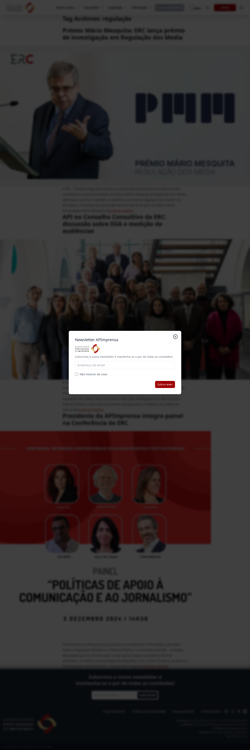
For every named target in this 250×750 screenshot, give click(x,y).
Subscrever (165, 384)
